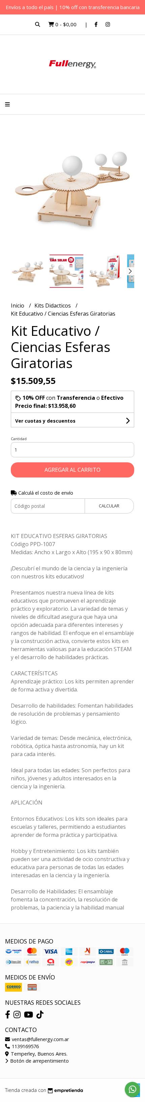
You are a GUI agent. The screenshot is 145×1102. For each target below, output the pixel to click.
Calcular (109, 506)
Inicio (18, 305)
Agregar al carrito (72, 469)
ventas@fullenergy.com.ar (39, 1039)
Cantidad (19, 438)
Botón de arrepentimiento (39, 1061)
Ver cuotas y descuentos (45, 421)
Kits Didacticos (53, 305)
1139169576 (24, 1046)
